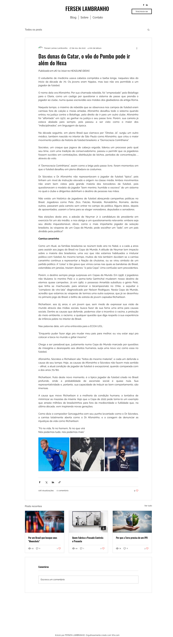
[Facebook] (143, 5)
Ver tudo (148, 506)
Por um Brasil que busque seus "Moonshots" (42, 539)
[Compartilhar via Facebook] (39, 482)
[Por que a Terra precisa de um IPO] (132, 522)
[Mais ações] (136, 48)
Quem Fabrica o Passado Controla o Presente (87, 539)
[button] (148, 30)
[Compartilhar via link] (59, 482)
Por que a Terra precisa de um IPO (132, 537)
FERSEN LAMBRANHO (87, 8)
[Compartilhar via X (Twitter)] (46, 482)
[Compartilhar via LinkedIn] (53, 482)
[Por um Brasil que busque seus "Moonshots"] (44, 522)
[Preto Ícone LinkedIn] (147, 5)
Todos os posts (33, 29)
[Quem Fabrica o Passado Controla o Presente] (88, 522)
